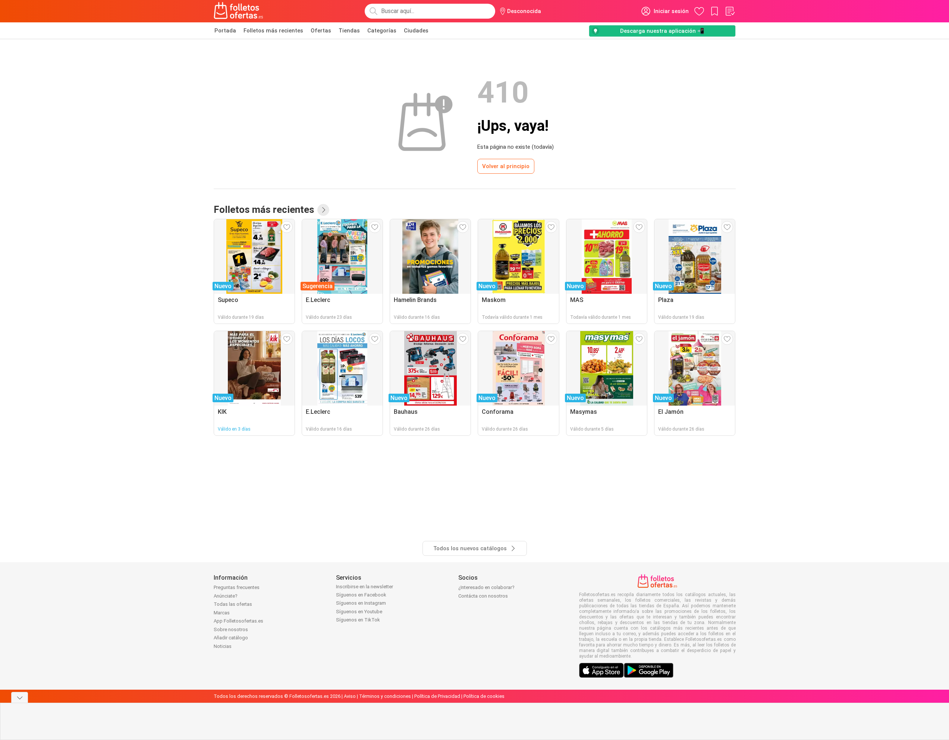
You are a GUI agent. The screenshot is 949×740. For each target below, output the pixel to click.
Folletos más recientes (273, 30)
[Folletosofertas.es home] (239, 11)
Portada (225, 30)
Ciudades (416, 30)
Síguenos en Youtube (359, 611)
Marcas (222, 612)
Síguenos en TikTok (358, 620)
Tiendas (349, 30)
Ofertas (321, 30)
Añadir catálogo (231, 637)
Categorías (381, 30)
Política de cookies (484, 696)
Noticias (223, 646)
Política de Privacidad (437, 696)
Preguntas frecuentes (237, 587)
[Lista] (730, 11)
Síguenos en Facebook (361, 595)
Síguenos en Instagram (361, 603)
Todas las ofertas (233, 604)
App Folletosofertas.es (238, 621)
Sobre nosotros (231, 629)
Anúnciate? (226, 596)
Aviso (350, 696)
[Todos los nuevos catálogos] (323, 210)
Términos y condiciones (385, 696)
